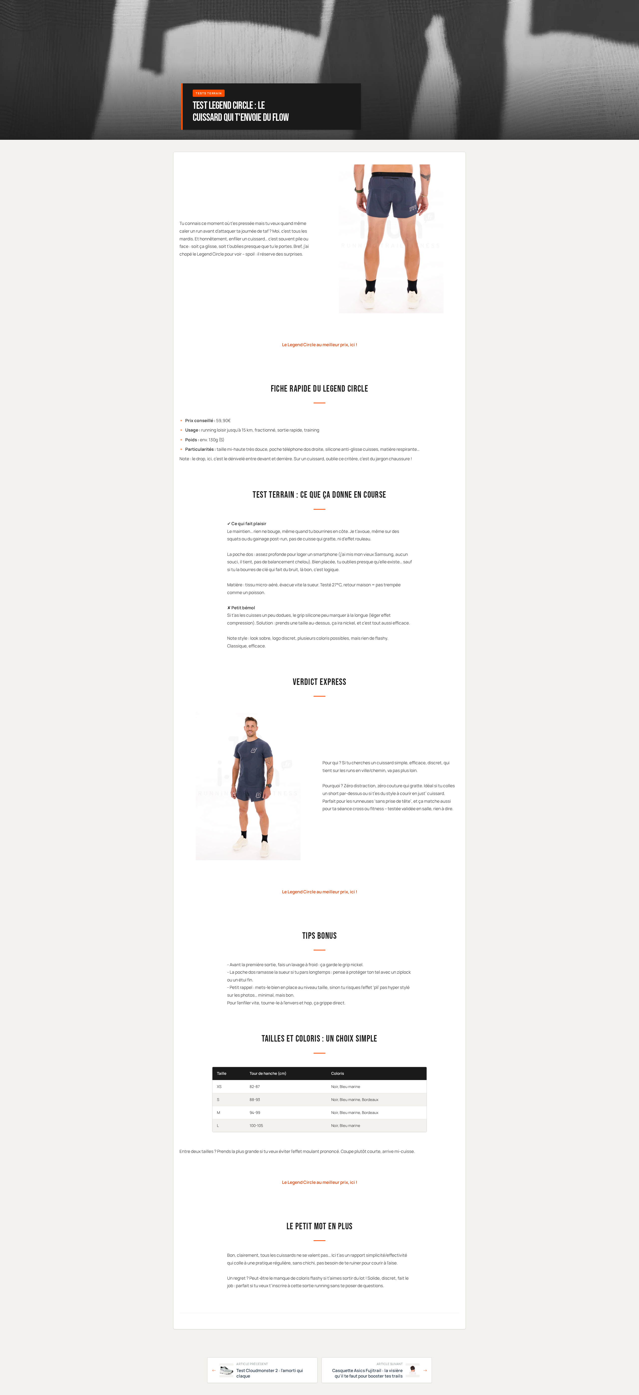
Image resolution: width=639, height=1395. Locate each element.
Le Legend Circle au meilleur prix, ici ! (319, 344)
